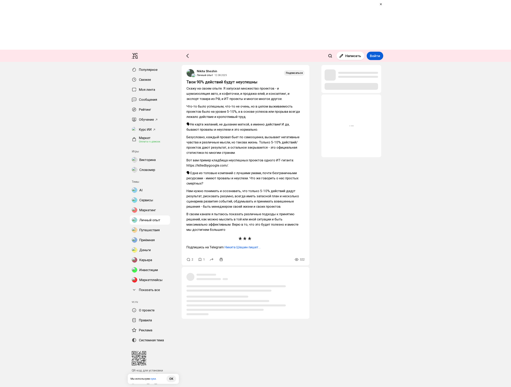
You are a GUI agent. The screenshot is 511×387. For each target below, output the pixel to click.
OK (171, 379)
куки (153, 378)
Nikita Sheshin (207, 71)
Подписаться (294, 72)
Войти (375, 56)
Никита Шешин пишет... (243, 247)
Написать (353, 56)
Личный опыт (205, 75)
